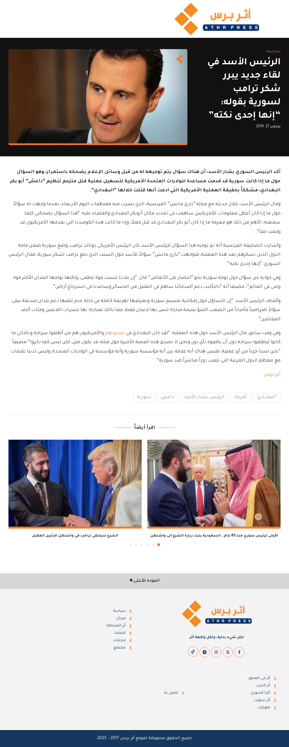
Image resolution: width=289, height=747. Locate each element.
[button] (16, 492)
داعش (167, 397)
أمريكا (240, 397)
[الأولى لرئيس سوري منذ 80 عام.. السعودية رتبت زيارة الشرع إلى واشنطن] (214, 484)
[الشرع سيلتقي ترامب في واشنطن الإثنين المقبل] (75, 484)
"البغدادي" (266, 397)
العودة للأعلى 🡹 (145, 581)
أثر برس (272, 374)
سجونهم (115, 333)
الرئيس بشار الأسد (204, 397)
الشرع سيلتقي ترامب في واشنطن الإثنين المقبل (75, 536)
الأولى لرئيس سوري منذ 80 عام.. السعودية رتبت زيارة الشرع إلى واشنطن (214, 536)
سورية (144, 397)
